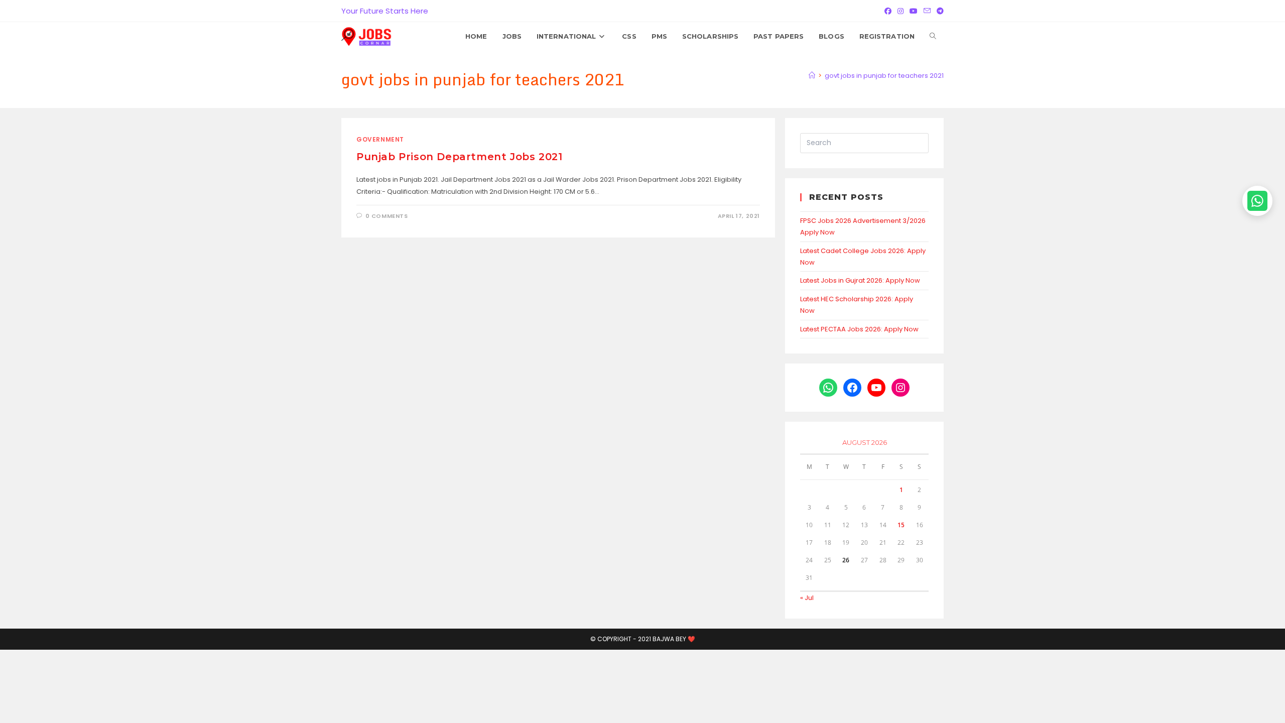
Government (380, 139)
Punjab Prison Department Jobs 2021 (459, 157)
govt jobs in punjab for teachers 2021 (884, 75)
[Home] (812, 75)
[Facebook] (887, 11)
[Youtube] (914, 11)
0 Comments (386, 216)
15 (901, 525)
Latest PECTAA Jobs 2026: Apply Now (859, 329)
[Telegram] (939, 11)
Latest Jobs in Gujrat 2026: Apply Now (860, 280)
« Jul (807, 597)
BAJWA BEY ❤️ (674, 639)
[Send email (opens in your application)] (927, 11)
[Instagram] (900, 11)
